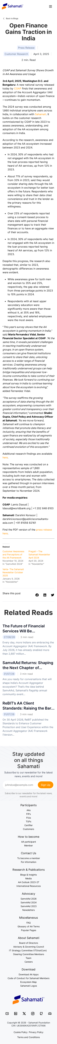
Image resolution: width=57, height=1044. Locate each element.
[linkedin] (16, 1013)
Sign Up (45, 784)
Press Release (26, 47)
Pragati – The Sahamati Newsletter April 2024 (39, 554)
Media (28, 878)
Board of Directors (28, 943)
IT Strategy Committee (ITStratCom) (28, 950)
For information (28, 862)
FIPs (28, 814)
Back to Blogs (12, 18)
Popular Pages (28, 930)
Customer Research (16, 54)
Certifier (28, 825)
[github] (41, 1013)
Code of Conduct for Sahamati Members (28, 978)
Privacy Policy (36, 1032)
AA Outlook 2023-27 (28, 882)
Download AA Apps (28, 974)
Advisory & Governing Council (28, 946)
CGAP (17, 88)
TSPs (28, 821)
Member (28, 845)
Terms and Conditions (28, 1037)
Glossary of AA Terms (29, 926)
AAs (29, 810)
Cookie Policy (21, 1032)
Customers (28, 829)
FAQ (28, 922)
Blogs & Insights (28, 874)
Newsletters (28, 910)
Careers (29, 961)
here (5, 457)
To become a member (28, 858)
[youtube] (7, 1013)
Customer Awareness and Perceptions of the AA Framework (13, 554)
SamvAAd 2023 (29, 906)
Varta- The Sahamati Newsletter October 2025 (13, 572)
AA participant (28, 841)
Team (28, 958)
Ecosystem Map (28, 982)
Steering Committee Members (28, 954)
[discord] (50, 1013)
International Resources (28, 886)
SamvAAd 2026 (29, 898)
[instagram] (33, 1013)
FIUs (28, 817)
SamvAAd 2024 (29, 902)
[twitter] (24, 1013)
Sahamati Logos (28, 985)
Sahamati (12, 6)
